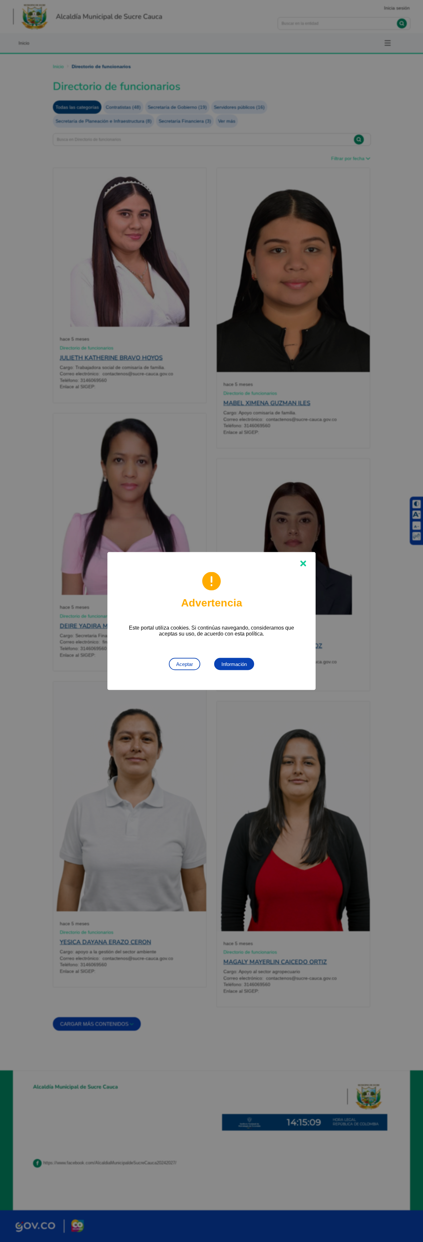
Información (234, 664)
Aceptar (184, 664)
